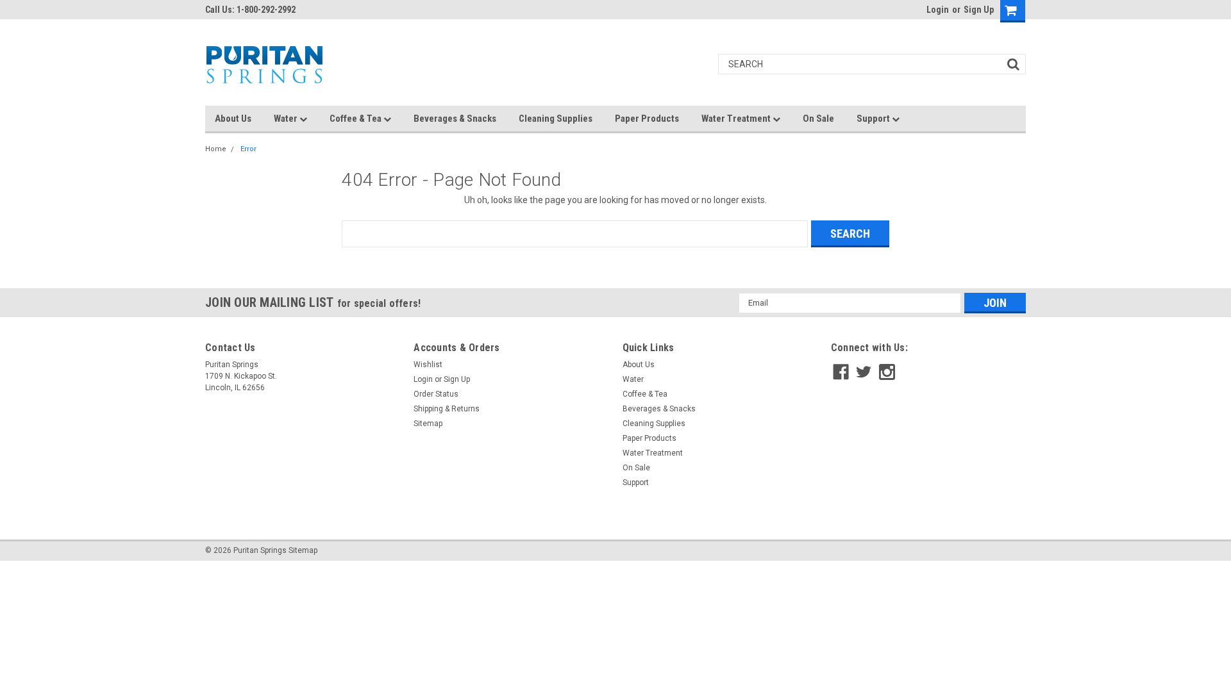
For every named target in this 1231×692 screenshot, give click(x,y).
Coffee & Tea (356, 118)
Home (215, 149)
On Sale (818, 118)
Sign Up (979, 9)
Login (937, 9)
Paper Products (647, 118)
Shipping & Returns (447, 408)
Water (286, 118)
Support (874, 118)
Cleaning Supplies (555, 118)
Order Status (436, 394)
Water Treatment (737, 118)
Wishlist (428, 364)
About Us (233, 118)
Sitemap (428, 423)
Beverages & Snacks (455, 118)
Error (248, 149)
